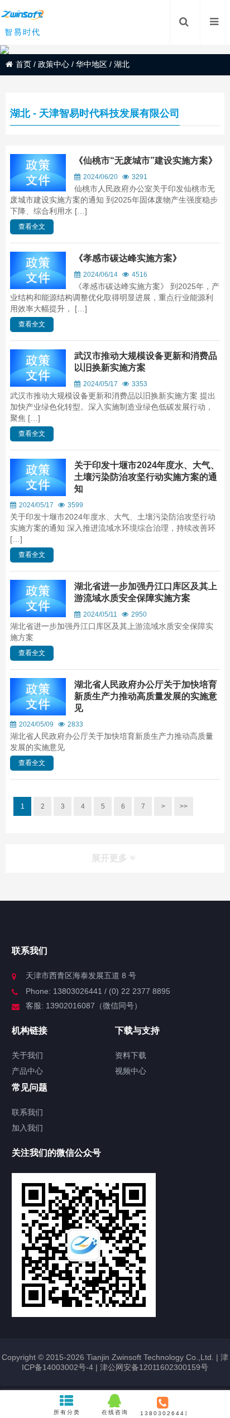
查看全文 (31, 226)
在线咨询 (115, 1412)
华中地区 (91, 64)
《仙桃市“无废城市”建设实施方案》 (145, 160)
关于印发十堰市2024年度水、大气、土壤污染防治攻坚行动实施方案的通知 (146, 476)
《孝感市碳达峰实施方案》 (127, 258)
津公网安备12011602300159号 (154, 1367)
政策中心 (53, 64)
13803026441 (163, 1413)
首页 (23, 64)
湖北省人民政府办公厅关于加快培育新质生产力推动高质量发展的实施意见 (145, 696)
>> (184, 806)
